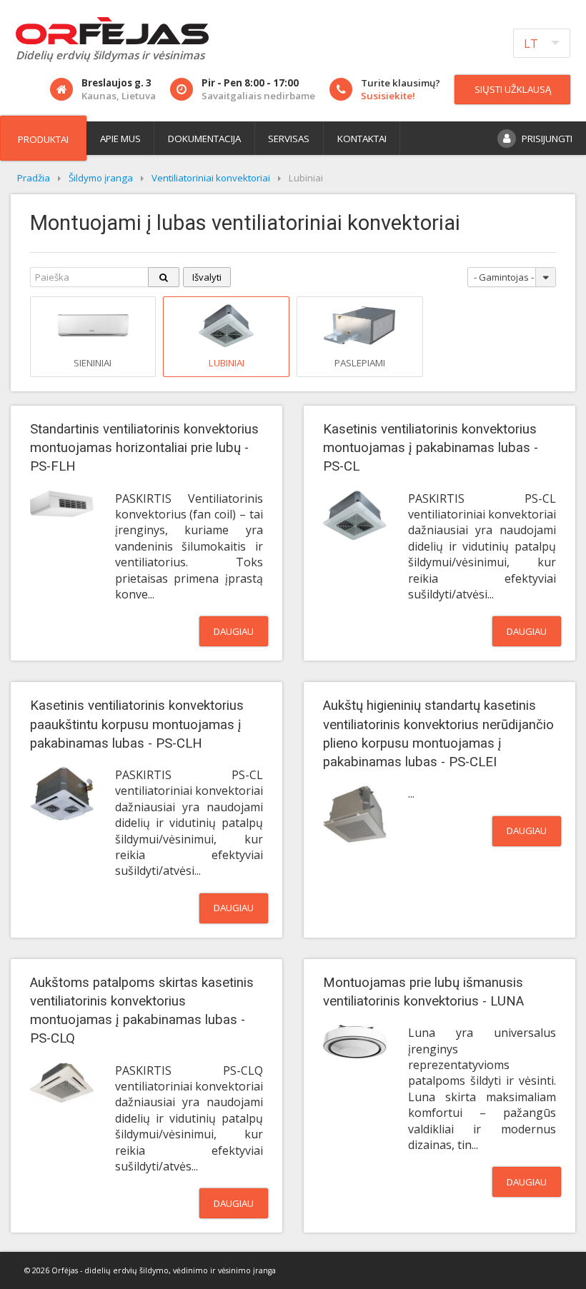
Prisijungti (547, 138)
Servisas (288, 138)
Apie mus (120, 138)
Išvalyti (207, 277)
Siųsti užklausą (513, 89)
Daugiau (234, 631)
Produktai (43, 139)
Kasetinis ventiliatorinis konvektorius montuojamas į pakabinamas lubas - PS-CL (430, 447)
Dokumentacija (204, 138)
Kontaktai (362, 138)
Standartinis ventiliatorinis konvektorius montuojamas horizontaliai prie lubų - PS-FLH (144, 447)
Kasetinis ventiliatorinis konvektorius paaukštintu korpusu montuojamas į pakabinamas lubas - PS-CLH (137, 724)
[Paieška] (164, 277)
